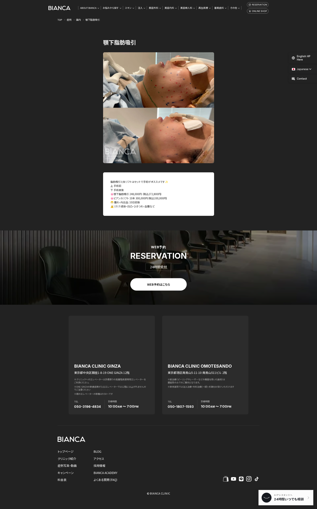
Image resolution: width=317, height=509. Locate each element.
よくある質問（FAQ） (106, 480)
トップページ (66, 451)
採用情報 (99, 466)
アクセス (99, 459)
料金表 (62, 480)
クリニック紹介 (67, 459)
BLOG (97, 451)
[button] (300, 69)
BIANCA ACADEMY (105, 473)
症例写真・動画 (67, 466)
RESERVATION (259, 4)
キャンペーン (66, 473)
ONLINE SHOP (259, 11)
